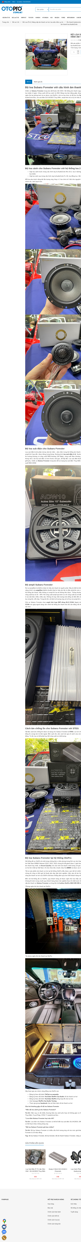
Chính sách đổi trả (53, 1216)
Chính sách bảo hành (54, 1212)
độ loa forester (50, 1136)
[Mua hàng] (31, 1166)
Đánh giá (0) (38, 82)
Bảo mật (50, 1208)
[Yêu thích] (35, 1166)
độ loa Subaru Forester (36, 1136)
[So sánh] (40, 1166)
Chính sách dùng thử (54, 1224)
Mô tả (29, 82)
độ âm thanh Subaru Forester (65, 1136)
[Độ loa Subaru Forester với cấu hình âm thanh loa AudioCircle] (46, 54)
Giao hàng (51, 1204)
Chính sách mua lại (53, 1220)
